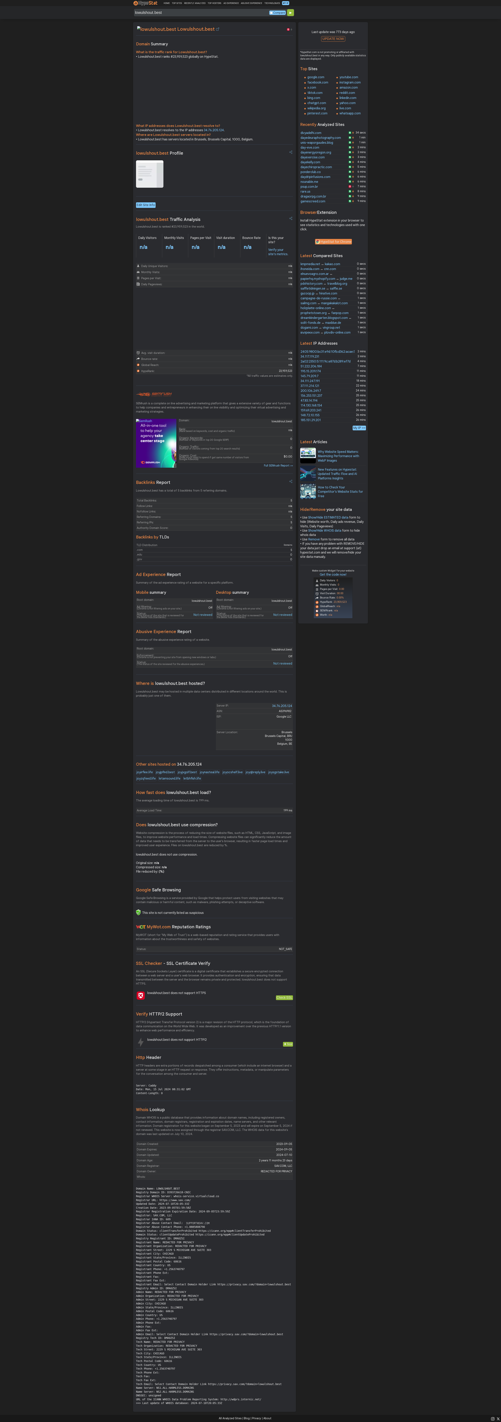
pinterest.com (317, 113)
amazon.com (349, 88)
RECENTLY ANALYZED (194, 3)
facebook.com (317, 82)
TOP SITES (177, 3)
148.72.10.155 (310, 415)
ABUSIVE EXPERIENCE (251, 3)
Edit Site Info (146, 205)
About (267, 1418)
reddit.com (347, 93)
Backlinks (153, 482)
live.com (345, 108)
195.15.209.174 (311, 371)
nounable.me (309, 182)
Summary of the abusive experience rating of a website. (173, 639)
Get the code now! (333, 575)
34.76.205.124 (214, 130)
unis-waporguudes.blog (317, 143)
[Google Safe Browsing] (138, 912)
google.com (315, 77)
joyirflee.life (145, 772)
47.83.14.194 (309, 401)
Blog (247, 1418)
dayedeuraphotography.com (321, 138)
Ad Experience (158, 574)
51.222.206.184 (311, 366)
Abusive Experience (163, 631)
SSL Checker (173, 963)
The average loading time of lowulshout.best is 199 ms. (172, 800)
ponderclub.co (311, 172)
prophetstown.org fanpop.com (325, 313)
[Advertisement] (214, 92)
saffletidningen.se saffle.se (321, 289)
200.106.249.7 (311, 391)
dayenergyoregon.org (316, 152)
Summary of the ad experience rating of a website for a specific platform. (184, 582)
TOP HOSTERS (214, 3)
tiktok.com (315, 93)
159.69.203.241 (311, 410)
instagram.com (350, 82)
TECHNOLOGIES (272, 3)
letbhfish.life (192, 779)
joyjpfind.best (165, 772)
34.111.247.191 (310, 381)
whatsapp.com (350, 113)
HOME (167, 3)
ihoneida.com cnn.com (318, 269)
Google (158, 890)
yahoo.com (348, 103)
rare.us (305, 192)
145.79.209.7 (310, 376)
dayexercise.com (313, 157)
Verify (159, 1014)
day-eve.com (310, 148)
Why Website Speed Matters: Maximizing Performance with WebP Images (338, 456)
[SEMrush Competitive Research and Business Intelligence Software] (154, 395)
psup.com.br (309, 187)
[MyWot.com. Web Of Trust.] (141, 927)
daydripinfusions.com (315, 177)
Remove (314, 539)
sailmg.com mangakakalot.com (324, 303)
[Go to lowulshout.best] (217, 29)
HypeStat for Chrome (336, 242)
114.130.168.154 (311, 405)
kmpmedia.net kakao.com (320, 264)
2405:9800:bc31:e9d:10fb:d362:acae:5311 (330, 352)
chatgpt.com (316, 103)
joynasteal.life (210, 772)
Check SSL (284, 997)
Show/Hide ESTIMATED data (328, 517)
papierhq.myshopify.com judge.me (326, 279)
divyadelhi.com (311, 133)
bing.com (313, 98)
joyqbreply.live (255, 772)
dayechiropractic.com (316, 167)
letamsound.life (169, 779)
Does (177, 824)
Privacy (256, 1418)
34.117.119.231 (310, 357)
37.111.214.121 (310, 386)
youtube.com (349, 77)
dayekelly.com (310, 162)
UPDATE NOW (333, 38)
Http (148, 1057)
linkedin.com (348, 98)
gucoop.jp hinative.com (319, 293)
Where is (170, 683)
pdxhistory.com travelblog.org (324, 284)
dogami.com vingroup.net (320, 328)
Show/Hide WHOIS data (324, 531)
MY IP (285, 3)
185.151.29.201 (311, 420)
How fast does (173, 792)
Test (289, 1044)
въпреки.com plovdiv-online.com (326, 333)
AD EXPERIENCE (231, 3)
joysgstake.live (279, 772)
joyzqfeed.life (146, 779)
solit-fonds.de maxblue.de (321, 323)
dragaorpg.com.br (313, 196)
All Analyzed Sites (230, 1418)
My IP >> (359, 428)
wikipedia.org (316, 108)
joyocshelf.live (233, 772)
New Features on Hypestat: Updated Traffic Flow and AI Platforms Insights (337, 474)
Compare (279, 12)
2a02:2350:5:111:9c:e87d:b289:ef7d (326, 361)
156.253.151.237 (311, 396)
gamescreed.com (313, 201)
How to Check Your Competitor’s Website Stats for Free (340, 491)
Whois (150, 1109)
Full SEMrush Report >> (278, 465)
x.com (311, 88)
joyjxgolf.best (187, 772)
